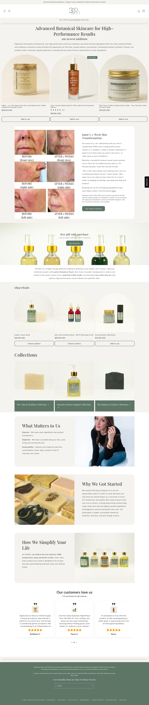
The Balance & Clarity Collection (112, 404)
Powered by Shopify (39, 700)
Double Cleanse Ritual (22, 335)
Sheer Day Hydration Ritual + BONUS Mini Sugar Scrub (74, 335)
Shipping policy (85, 700)
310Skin (29, 700)
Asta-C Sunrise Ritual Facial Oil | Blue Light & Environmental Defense (72, 106)
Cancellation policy (111, 700)
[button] (4, 11)
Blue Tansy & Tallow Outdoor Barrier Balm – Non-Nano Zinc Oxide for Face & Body (122, 106)
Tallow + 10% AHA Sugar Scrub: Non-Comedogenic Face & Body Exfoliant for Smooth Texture (24, 106)
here (113, 191)
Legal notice (123, 700)
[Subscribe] (91, 685)
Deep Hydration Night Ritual (105, 335)
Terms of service (73, 700)
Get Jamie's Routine (93, 209)
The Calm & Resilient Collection (32, 404)
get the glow (74, 243)
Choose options (34, 344)
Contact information (98, 700)
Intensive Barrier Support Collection (74, 404)
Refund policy (51, 700)
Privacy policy (61, 700)
